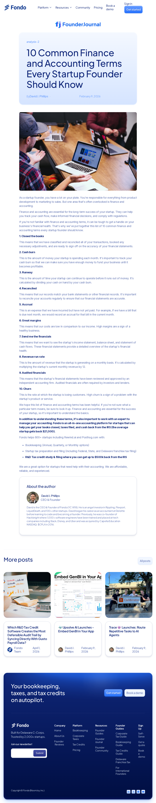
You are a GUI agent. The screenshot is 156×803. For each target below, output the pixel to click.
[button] (45, 7)
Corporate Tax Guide (121, 735)
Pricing (98, 7)
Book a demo (110, 7)
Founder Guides (99, 732)
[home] (19, 7)
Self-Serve (141, 735)
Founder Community (101, 749)
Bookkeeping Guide (123, 744)
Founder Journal (99, 740)
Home (57, 730)
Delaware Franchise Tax (123, 761)
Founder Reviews (59, 743)
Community (83, 7)
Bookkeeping (80, 730)
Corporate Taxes (78, 737)
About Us (59, 735)
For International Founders (122, 770)
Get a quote (141, 744)
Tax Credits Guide (122, 752)
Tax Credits (79, 744)
